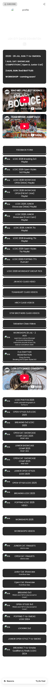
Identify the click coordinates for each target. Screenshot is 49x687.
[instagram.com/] (24, 44)
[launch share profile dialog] (44, 4)
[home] (24, 671)
